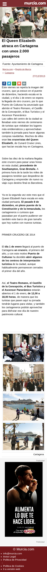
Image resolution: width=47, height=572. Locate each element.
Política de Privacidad (14, 559)
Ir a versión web (11, 569)
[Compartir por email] (19, 83)
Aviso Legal (9, 556)
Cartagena (38, 454)
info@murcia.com (12, 553)
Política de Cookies (13, 566)
